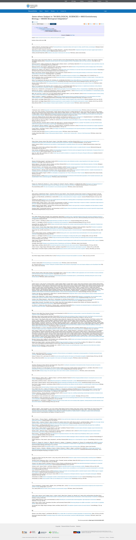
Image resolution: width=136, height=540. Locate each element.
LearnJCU (90, 1)
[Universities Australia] (42, 532)
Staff (66, 1)
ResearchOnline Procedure (68, 526)
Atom (86, 24)
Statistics (78, 526)
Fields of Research (40, 27)
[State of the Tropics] (54, 532)
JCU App (73, 1)
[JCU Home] (32, 5)
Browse (53, 11)
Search (46, 11)
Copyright (58, 526)
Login (105, 11)
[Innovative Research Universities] (32, 532)
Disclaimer (112, 537)
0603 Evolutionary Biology (47, 30)
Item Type (73, 35)
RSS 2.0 (96, 24)
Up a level (35, 22)
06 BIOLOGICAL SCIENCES (45, 28)
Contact (99, 1)
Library (82, 1)
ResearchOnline (32, 11)
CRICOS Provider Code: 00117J (44, 537)
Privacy (107, 537)
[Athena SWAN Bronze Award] (24, 532)
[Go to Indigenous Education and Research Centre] (75, 532)
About (41, 11)
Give (107, 1)
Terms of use (102, 537)
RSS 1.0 (91, 24)
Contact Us (63, 11)
